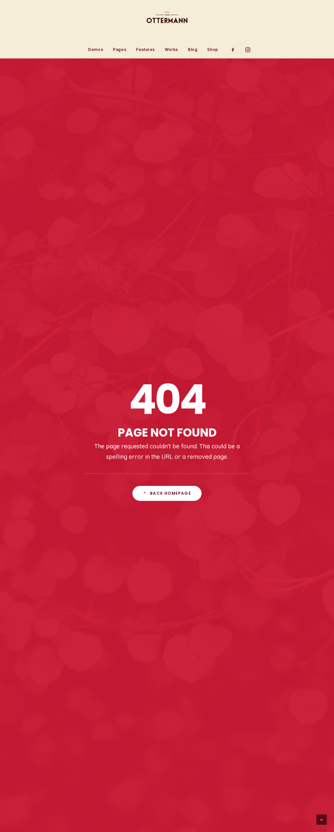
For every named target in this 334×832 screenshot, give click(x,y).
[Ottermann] (167, 20)
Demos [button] (95, 49)
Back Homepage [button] (170, 493)
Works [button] (171, 49)
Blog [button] (192, 49)
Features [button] (145, 49)
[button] (235, 49)
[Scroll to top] (321, 819)
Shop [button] (212, 49)
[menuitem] (95, 49)
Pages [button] (119, 49)
